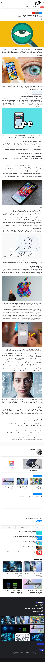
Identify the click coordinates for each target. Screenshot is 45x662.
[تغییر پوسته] (43, 3)
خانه (41, 10)
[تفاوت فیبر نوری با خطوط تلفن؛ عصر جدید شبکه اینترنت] (37, 637)
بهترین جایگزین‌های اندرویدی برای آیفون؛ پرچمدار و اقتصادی (22, 486)
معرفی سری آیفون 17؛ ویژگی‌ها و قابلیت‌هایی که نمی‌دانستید (30, 6)
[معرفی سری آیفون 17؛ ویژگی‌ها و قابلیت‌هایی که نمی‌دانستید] (8, 481)
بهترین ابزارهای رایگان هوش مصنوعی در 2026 (12, 574)
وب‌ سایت (19, 514)
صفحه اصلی (3, 660)
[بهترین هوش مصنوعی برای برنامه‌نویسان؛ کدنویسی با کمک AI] (8, 637)
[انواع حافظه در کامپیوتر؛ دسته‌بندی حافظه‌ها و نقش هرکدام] (22, 637)
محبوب (37, 527)
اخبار (33, 13)
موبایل (39, 10)
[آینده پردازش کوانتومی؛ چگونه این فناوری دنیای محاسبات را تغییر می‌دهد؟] (8, 629)
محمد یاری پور (38, 18)
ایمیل (41, 514)
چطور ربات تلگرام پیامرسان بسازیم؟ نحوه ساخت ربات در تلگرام (26, 541)
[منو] (1, 3)
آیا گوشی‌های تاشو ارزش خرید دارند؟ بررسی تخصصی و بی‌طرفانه (36, 486)
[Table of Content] (41, 93)
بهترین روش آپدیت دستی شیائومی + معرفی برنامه (27, 531)
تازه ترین (22, 527)
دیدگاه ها (8, 527)
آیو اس (37, 13)
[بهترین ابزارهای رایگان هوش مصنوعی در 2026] (12, 566)
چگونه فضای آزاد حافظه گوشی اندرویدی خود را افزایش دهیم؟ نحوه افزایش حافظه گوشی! (21, 551)
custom (42, 646)
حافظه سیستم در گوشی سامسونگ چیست (29, 546)
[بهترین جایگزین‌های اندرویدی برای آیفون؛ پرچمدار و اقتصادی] (22, 481)
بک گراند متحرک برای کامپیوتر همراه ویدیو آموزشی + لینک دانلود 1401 (24, 536)
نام (41, 509)
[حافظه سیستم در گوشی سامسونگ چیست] (39, 548)
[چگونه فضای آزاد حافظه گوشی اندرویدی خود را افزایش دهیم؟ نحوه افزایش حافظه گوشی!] (39, 552)
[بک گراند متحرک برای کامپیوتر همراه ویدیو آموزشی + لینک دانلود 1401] (39, 538)
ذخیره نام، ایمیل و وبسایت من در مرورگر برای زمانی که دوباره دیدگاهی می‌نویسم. (29, 518)
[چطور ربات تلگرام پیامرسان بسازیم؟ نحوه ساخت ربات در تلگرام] (39, 543)
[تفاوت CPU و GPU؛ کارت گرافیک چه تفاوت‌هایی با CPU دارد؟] (12, 584)
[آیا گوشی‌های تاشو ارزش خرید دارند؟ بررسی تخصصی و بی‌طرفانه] (36, 481)
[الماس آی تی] (37, 3)
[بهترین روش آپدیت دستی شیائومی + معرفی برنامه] (39, 533)
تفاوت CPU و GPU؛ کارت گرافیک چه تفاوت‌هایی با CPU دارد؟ (13, 591)
